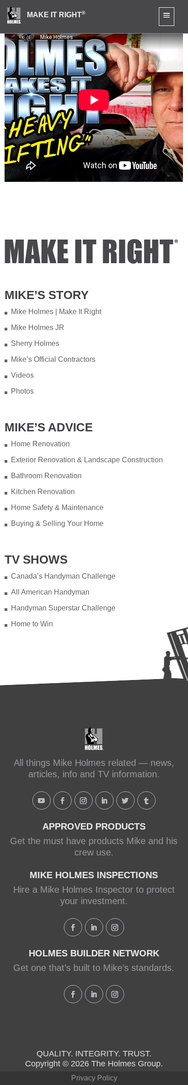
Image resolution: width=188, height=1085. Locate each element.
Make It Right (56, 15)
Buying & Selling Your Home (57, 523)
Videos (22, 375)
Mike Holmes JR (37, 327)
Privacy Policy (94, 1078)
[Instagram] (83, 800)
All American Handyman (50, 592)
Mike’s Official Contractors (53, 359)
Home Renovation (40, 444)
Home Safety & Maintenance (57, 507)
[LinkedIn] (104, 800)
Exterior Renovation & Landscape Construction (87, 460)
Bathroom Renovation (46, 476)
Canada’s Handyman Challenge (63, 576)
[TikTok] (146, 800)
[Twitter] (125, 800)
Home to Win (32, 624)
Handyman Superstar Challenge (63, 608)
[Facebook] (62, 800)
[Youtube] (41, 800)
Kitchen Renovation (43, 491)
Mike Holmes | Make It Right (56, 311)
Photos (22, 391)
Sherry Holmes (35, 343)
